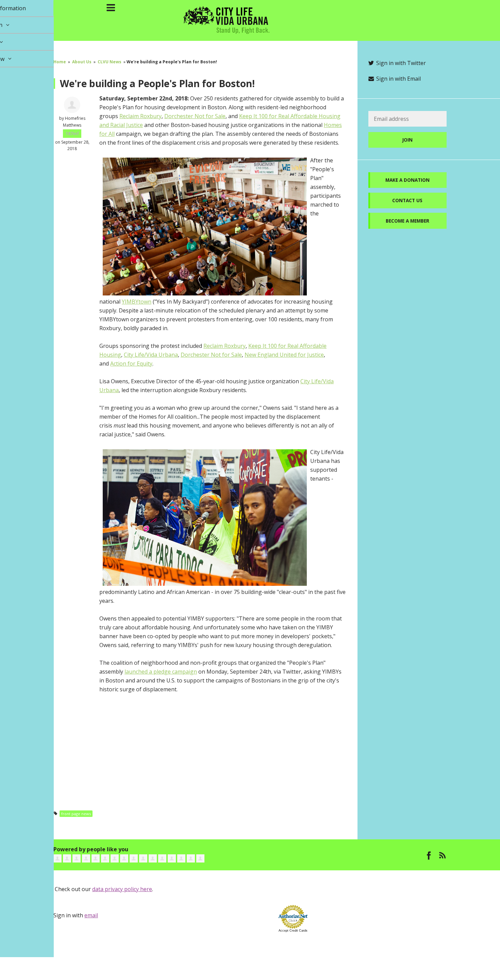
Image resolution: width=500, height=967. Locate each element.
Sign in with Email (398, 78)
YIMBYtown (136, 301)
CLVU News (109, 62)
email (91, 915)
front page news (76, 813)
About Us (81, 62)
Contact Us (407, 200)
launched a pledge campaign (160, 671)
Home (59, 62)
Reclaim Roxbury (140, 116)
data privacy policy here (122, 889)
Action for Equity (131, 363)
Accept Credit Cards (293, 930)
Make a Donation (407, 180)
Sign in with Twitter (400, 63)
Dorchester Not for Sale (195, 116)
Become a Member (407, 220)
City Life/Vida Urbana (151, 354)
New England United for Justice (284, 354)
